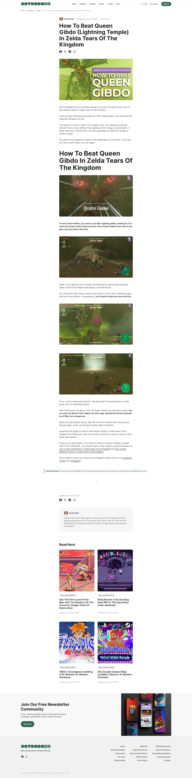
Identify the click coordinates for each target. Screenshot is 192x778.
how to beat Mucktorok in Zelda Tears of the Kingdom (84, 449)
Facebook (127, 458)
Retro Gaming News (68, 595)
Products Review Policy (138, 753)
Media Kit (143, 746)
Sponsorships (119, 760)
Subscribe (28, 724)
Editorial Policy (141, 757)
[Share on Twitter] (65, 51)
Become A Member (118, 750)
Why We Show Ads (140, 750)
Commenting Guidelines (161, 753)
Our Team (121, 757)
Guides (38, 10)
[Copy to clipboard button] (74, 51)
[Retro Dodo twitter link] (26, 756)
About (122, 746)
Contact (167, 760)
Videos (101, 4)
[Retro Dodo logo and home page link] (36, 4)
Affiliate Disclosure (163, 746)
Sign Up (166, 4)
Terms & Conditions (162, 750)
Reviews (92, 4)
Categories (30, 10)
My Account (120, 753)
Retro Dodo (65, 773)
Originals (82, 4)
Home (22, 10)
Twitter (62, 461)
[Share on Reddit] (69, 51)
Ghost (56, 773)
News (74, 4)
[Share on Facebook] (61, 51)
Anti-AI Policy (142, 760)
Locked (110, 4)
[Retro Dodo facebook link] (22, 756)
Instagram (75, 461)
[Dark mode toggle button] (144, 4)
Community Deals (163, 757)
